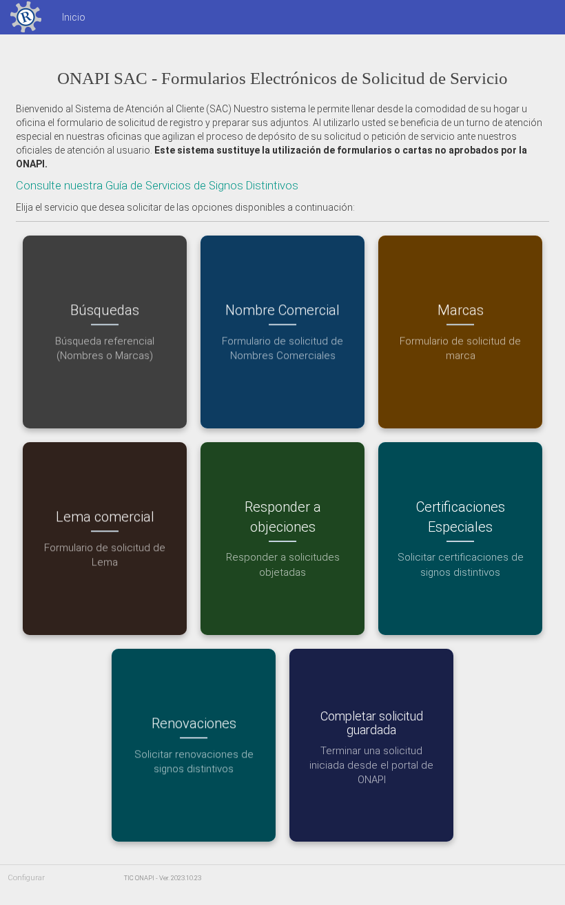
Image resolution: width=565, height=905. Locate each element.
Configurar (26, 877)
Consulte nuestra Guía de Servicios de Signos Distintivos (157, 185)
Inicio (73, 17)
